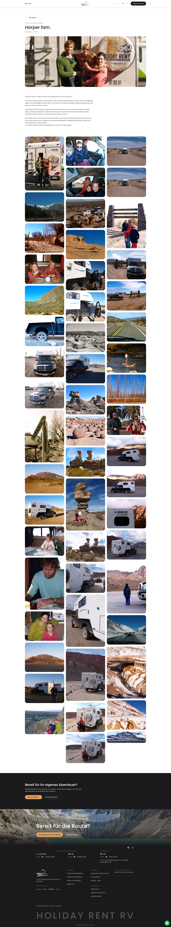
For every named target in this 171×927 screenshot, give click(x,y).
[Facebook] (128, 848)
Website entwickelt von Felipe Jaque (85, 925)
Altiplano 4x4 (70, 884)
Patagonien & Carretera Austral (99, 873)
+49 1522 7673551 (50, 857)
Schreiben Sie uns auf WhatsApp (49, 835)
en (118, 3)
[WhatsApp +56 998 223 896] (74, 856)
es (114, 3)
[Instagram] (133, 848)
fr (127, 3)
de (123, 3)
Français (57, 889)
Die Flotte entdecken (52, 797)
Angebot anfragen (33, 797)
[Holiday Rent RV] (85, 3)
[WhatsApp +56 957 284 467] (106, 856)
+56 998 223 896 (81, 857)
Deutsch (51, 889)
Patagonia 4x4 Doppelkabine (75, 873)
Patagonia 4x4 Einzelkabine (74, 877)
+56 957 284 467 (113, 857)
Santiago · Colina (96, 880)
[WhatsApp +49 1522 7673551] (42, 856)
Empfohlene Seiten (96, 896)
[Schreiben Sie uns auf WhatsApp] (167, 923)
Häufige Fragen (95, 889)
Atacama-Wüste (95, 877)
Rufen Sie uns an (72, 835)
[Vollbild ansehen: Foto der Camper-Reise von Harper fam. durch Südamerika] (44, 164)
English (45, 889)
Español (38, 889)
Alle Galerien (31, 17)
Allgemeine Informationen (98, 892)
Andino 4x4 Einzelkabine (74, 880)
